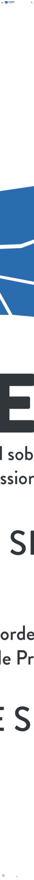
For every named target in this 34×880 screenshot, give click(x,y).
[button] (2, 2)
